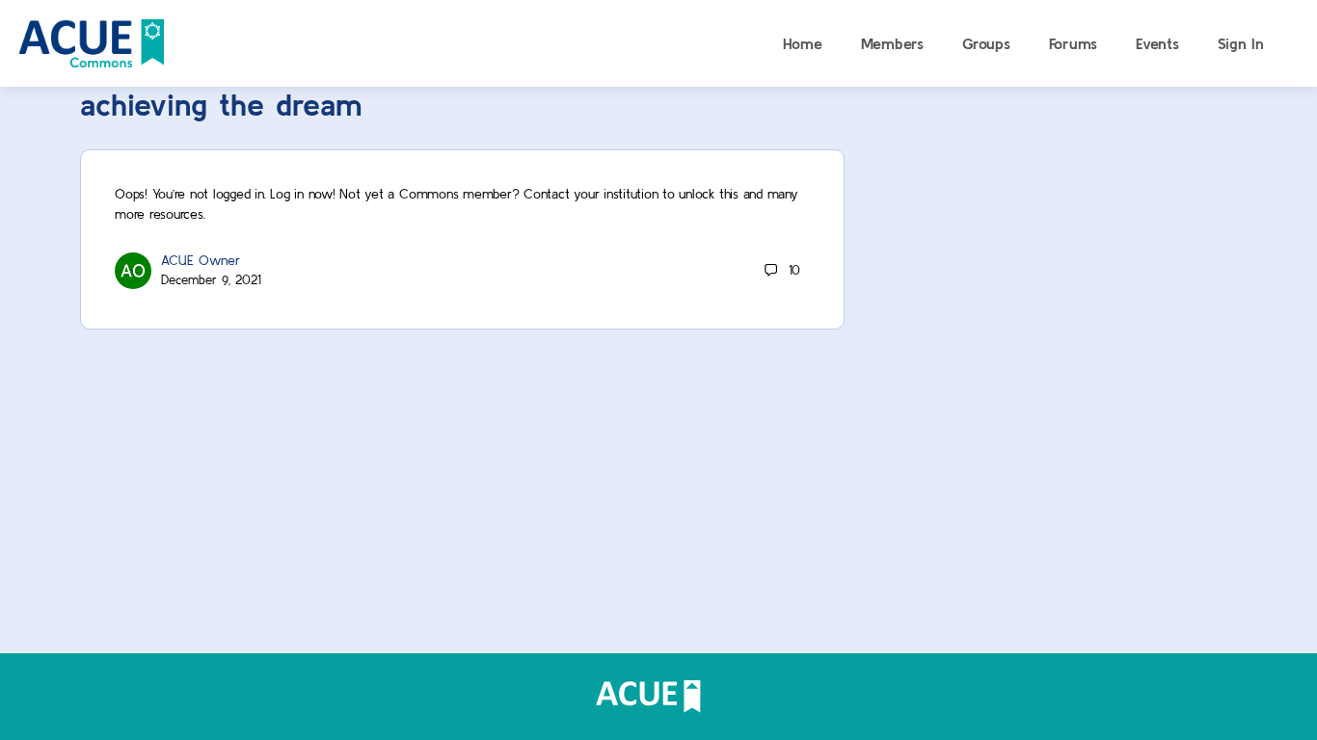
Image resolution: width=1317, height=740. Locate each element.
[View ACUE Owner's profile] (133, 269)
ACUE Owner (200, 260)
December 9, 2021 (211, 280)
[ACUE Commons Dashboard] (91, 41)
